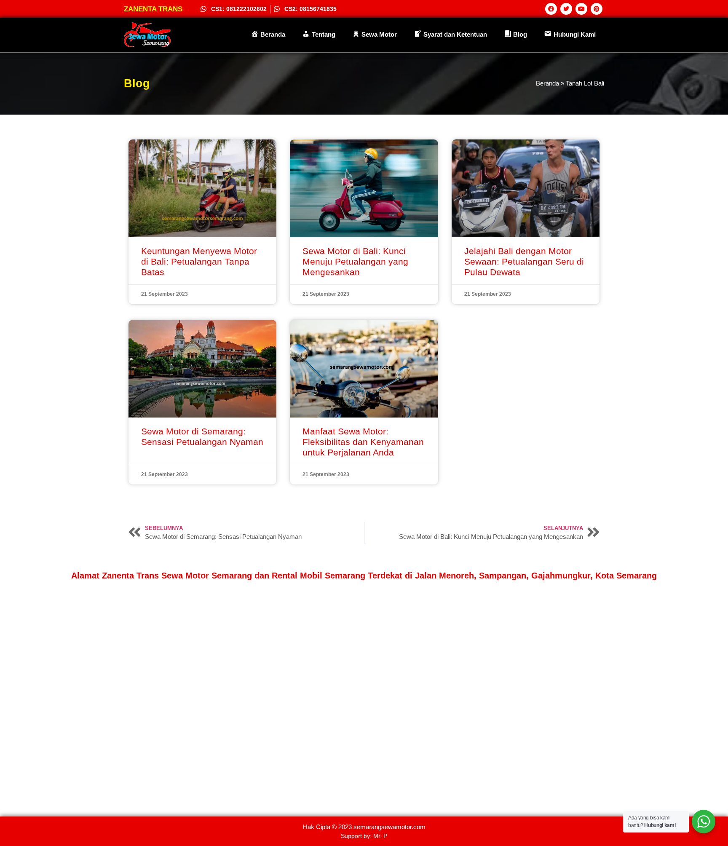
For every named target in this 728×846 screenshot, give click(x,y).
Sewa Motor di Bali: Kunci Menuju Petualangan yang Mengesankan (355, 261)
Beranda (547, 83)
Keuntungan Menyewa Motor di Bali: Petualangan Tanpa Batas (199, 261)
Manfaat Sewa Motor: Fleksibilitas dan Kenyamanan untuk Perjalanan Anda (363, 441)
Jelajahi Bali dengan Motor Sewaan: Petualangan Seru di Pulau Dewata (524, 261)
